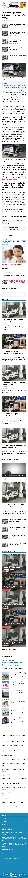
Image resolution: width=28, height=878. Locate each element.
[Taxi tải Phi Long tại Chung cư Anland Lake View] (5, 58)
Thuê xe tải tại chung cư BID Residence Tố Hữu (17, 25)
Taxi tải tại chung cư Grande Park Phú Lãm (17, 48)
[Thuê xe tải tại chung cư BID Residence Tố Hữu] (5, 27)
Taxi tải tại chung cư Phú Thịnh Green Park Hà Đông (17, 32)
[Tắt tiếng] (22, 475)
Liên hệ (3, 858)
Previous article (14, 227)
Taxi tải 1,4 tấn (5, 824)
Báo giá (3, 856)
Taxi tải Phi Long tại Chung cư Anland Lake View (17, 56)
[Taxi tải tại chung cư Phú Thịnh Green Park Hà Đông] (5, 35)
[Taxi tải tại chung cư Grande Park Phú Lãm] (5, 51)
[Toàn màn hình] (24, 475)
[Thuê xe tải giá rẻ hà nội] (14, 5)
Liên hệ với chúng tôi (16, 699)
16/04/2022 (5, 20)
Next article (14, 229)
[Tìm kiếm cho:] (14, 294)
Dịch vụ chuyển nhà (6, 826)
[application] (14, 470)
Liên (17, 27)
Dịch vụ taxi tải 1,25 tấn (17, 690)
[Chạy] (3, 475)
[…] (9, 329)
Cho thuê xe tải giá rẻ (6, 819)
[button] (14, 470)
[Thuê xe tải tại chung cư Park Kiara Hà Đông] (5, 43)
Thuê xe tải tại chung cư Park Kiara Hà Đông (17, 40)
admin (11, 20)
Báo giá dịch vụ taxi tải (16, 682)
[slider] (13, 475)
